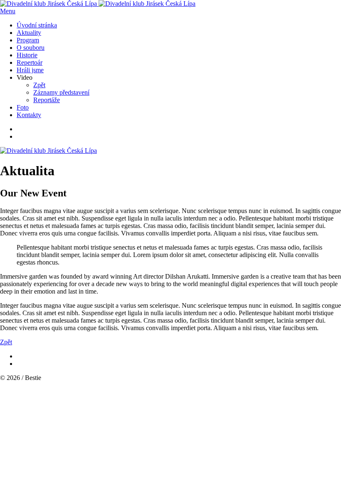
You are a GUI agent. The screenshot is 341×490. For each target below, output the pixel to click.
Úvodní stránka (37, 25)
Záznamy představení (61, 92)
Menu (7, 11)
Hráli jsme (30, 70)
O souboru (30, 47)
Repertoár (29, 62)
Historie (27, 55)
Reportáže (46, 99)
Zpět (39, 84)
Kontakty (29, 114)
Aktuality (29, 32)
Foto (23, 107)
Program (28, 40)
